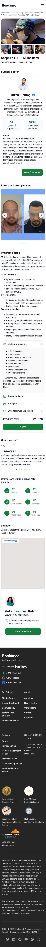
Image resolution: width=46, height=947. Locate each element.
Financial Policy (9, 758)
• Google (12, 678)
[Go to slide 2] (23, 243)
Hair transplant (36, 13)
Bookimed (5, 13)
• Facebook (13, 682)
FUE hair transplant (8, 15)
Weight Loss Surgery (8, 714)
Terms (5, 741)
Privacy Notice (9, 746)
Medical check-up (10, 720)
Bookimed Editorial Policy (11, 770)
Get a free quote (32, 172)
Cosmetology (8, 708)
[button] (4, 215)
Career (27, 713)
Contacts (28, 717)
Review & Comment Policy (11, 752)
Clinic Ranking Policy (12, 763)
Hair (26, 13)
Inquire (23, 426)
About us (28, 698)
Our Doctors (30, 708)
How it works (30, 703)
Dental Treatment (10, 703)
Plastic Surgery (17, 13)
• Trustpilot (13, 673)
